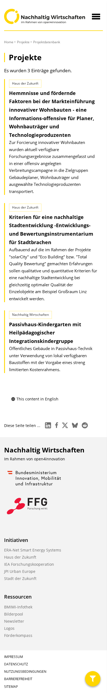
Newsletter (14, 621)
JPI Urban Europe (19, 571)
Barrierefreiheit (18, 679)
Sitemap (11, 686)
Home (8, 42)
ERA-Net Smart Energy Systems (32, 550)
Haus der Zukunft (20, 557)
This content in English (37, 399)
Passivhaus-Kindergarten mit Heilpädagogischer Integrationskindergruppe (45, 332)
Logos (9, 628)
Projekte (23, 42)
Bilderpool (13, 614)
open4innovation (49, 458)
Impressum (13, 656)
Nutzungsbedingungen (25, 671)
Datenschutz (16, 664)
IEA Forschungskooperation (29, 564)
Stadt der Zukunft (20, 578)
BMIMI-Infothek (18, 607)
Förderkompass (18, 635)
